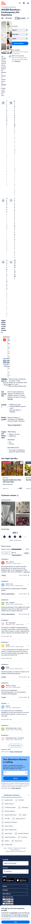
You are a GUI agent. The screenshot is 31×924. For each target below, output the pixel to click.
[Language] (24, 3)
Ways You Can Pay (8, 897)
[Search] (19, 3)
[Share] (28, 18)
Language (5, 859)
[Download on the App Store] (22, 880)
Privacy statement (16, 788)
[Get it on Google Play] (8, 880)
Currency (5, 867)
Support (5, 886)
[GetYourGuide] (3, 3)
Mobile (4, 876)
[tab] (11, 795)
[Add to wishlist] (21, 462)
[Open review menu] (28, 563)
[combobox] (17, 555)
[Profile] (28, 3)
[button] (6, 18)
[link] (12, 476)
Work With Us (6, 894)
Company (5, 890)
